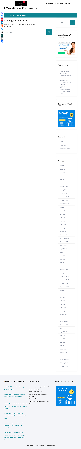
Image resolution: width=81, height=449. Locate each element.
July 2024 (62, 252)
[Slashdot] (1, 35)
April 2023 (62, 304)
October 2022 (64, 325)
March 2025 (63, 224)
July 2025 (62, 210)
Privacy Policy (59, 3)
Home (12, 15)
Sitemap (67, 3)
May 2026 (62, 176)
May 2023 (62, 300)
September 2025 (64, 203)
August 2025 (63, 207)
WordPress (63, 145)
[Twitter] (1, 29)
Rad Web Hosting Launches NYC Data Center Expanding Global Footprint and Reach (15, 416)
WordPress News (65, 148)
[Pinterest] (1, 19)
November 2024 (64, 238)
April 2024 (62, 262)
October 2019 (64, 366)
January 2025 (63, 231)
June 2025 (62, 214)
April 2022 (62, 345)
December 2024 (64, 235)
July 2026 (62, 169)
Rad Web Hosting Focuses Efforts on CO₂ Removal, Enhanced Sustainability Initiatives (15, 396)
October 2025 (64, 200)
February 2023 (64, 311)
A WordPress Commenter (21, 8)
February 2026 (64, 186)
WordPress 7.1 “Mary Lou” (66, 78)
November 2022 (64, 321)
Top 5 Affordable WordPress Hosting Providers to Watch (14, 388)
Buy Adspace (49, 3)
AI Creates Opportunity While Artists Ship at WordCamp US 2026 (65, 72)
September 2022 (64, 328)
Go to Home (7, 26)
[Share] (1, 41)
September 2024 (64, 245)
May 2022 (62, 342)
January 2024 (63, 273)
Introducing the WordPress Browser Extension (65, 82)
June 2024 (62, 255)
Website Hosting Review (14, 381)
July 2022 (62, 335)
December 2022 (64, 318)
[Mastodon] (1, 13)
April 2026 (62, 179)
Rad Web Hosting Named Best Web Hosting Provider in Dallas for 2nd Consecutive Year (13, 425)
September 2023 (64, 287)
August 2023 (63, 290)
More (61, 141)
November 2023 (64, 280)
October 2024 (64, 242)
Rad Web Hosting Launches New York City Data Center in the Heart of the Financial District (15, 406)
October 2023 (64, 283)
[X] (1, 32)
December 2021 (64, 356)
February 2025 (64, 228)
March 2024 (63, 266)
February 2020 (64, 363)
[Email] (1, 38)
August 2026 (63, 165)
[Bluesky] (1, 16)
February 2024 (64, 269)
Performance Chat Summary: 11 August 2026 (65, 91)
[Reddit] (1, 25)
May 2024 (62, 259)
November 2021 (64, 359)
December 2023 (64, 276)
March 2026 (63, 183)
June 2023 (62, 297)
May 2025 (62, 217)
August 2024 (63, 248)
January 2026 (63, 190)
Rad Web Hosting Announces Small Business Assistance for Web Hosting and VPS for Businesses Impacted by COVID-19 (15, 436)
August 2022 (63, 332)
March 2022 (63, 349)
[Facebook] (1, 9)
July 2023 (62, 293)
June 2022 (62, 338)
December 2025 (64, 193)
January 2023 (63, 314)
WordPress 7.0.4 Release (64, 87)
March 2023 (63, 307)
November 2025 (64, 197)
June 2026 (62, 172)
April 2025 (62, 221)
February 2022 (64, 352)
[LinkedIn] (1, 22)
